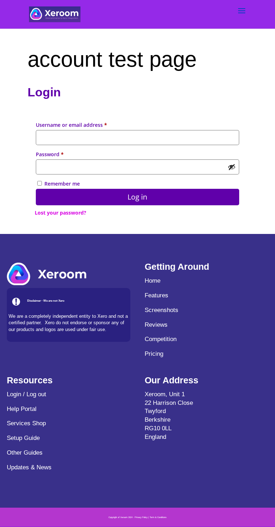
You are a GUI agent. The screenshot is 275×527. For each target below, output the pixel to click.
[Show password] (232, 167)
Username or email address (82, 124)
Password (61, 154)
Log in (137, 197)
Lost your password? (60, 212)
